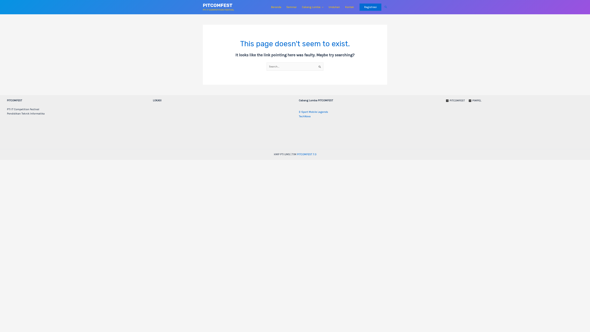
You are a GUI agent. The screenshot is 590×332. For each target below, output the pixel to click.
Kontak (349, 7)
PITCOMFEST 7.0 (306, 154)
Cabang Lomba (311, 7)
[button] (321, 7)
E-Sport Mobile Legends (313, 111)
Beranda (276, 7)
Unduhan (334, 7)
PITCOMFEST (217, 5)
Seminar (291, 7)
